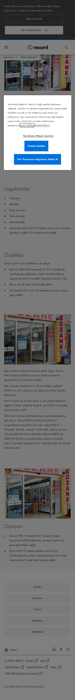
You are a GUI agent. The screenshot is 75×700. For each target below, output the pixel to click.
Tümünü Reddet (36, 146)
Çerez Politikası (27, 125)
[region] (37, 132)
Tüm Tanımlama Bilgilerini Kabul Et (37, 159)
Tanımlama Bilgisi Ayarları (38, 136)
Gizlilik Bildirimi (42, 125)
